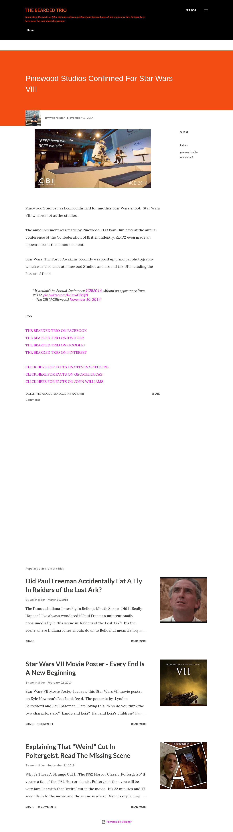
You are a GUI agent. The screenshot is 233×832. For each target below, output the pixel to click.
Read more (138, 641)
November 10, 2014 (85, 299)
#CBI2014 (93, 290)
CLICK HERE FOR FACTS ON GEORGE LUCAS (63, 374)
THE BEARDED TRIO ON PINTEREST (56, 352)
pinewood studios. (189, 152)
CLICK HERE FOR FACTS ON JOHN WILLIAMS (64, 381)
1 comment (45, 723)
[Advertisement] (87, 521)
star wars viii (186, 157)
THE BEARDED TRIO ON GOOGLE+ (55, 345)
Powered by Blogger (119, 821)
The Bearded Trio (46, 10)
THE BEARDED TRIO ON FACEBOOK (56, 330)
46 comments (46, 806)
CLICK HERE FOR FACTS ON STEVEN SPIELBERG (67, 367)
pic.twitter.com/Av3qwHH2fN (65, 295)
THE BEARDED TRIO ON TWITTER (54, 337)
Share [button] (184, 132)
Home (30, 30)
